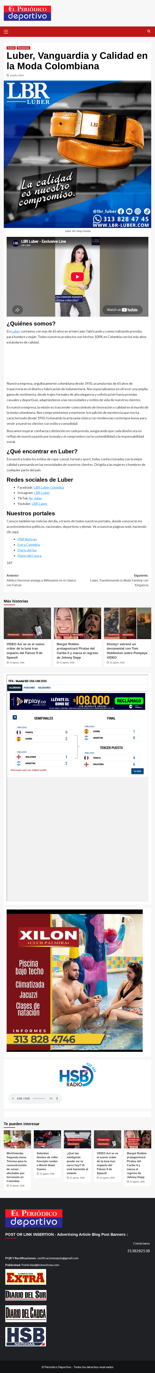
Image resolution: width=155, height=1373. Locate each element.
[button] (7, 31)
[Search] (148, 31)
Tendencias (23, 48)
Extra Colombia (28, 545)
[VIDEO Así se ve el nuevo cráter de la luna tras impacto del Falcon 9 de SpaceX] (27, 623)
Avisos (11, 48)
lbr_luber (35, 498)
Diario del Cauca (29, 556)
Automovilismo (75, 1140)
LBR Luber (42, 493)
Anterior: (41, 580)
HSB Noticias (27, 539)
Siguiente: (119, 580)
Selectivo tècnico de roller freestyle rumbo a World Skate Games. (47, 1161)
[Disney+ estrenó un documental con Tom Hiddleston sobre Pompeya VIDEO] (127, 623)
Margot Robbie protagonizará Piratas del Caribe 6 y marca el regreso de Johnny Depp (136, 1165)
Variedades (27, 634)
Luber (15, 331)
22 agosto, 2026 (17, 662)
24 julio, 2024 (16, 75)
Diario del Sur (27, 550)
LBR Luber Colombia (49, 487)
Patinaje (42, 1144)
